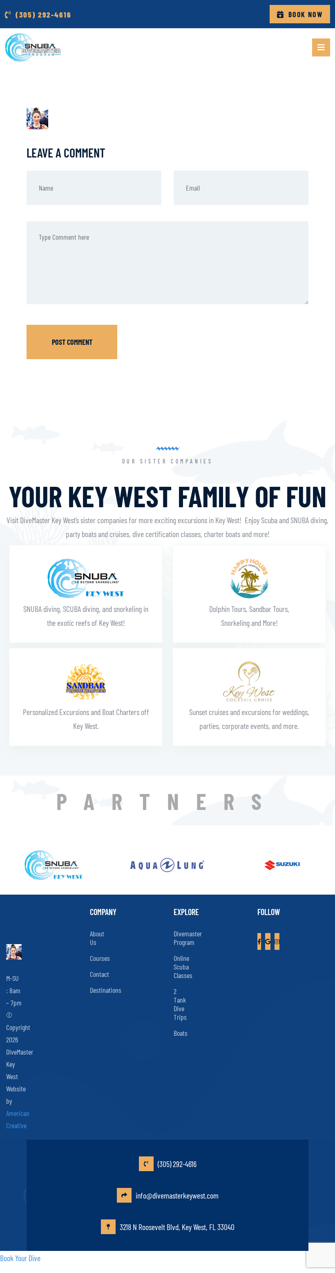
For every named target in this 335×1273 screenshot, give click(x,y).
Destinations (105, 989)
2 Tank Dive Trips (180, 1004)
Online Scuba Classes (183, 967)
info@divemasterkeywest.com (177, 1195)
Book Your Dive (20, 1258)
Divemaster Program (188, 938)
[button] (321, 47)
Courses (100, 958)
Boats (181, 1032)
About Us (97, 938)
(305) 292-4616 (177, 1164)
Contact (99, 973)
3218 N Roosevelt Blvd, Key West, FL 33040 (177, 1227)
